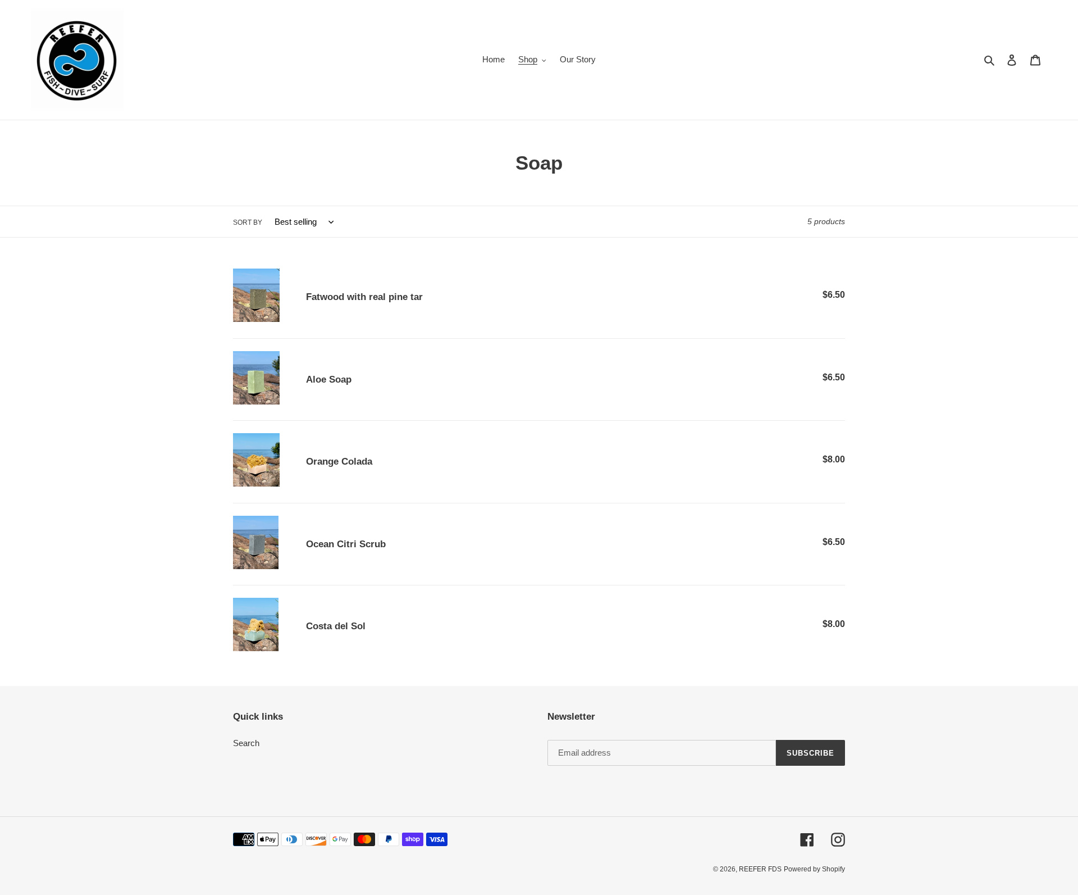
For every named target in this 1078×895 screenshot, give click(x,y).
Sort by (247, 222)
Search (246, 743)
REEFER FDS (760, 869)
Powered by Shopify (814, 869)
